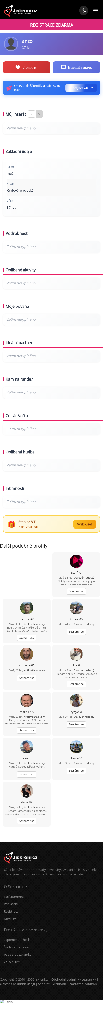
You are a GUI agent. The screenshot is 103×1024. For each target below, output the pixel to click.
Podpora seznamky (17, 954)
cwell (26, 758)
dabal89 (26, 802)
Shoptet (44, 984)
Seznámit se (76, 591)
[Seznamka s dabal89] (26, 791)
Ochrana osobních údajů (17, 984)
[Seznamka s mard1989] (26, 701)
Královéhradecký (83, 577)
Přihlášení (11, 904)
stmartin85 (26, 665)
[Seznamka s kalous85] (76, 608)
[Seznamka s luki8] (76, 655)
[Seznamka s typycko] (76, 701)
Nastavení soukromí (84, 984)
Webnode (60, 984)
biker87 (76, 758)
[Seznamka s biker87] (76, 747)
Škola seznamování (17, 947)
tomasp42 (27, 619)
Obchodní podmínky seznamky (74, 979)
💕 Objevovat (78, 88)
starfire (76, 572)
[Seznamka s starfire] (76, 562)
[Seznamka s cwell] (26, 747)
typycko (76, 712)
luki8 (76, 665)
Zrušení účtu (13, 962)
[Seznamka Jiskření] (20, 865)
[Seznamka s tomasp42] (26, 608)
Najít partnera (14, 896)
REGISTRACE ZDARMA (51, 25)
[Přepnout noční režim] (83, 10)
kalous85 (76, 619)
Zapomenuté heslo (17, 939)
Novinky (10, 918)
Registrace (11, 911)
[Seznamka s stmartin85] (26, 655)
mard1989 (27, 712)
